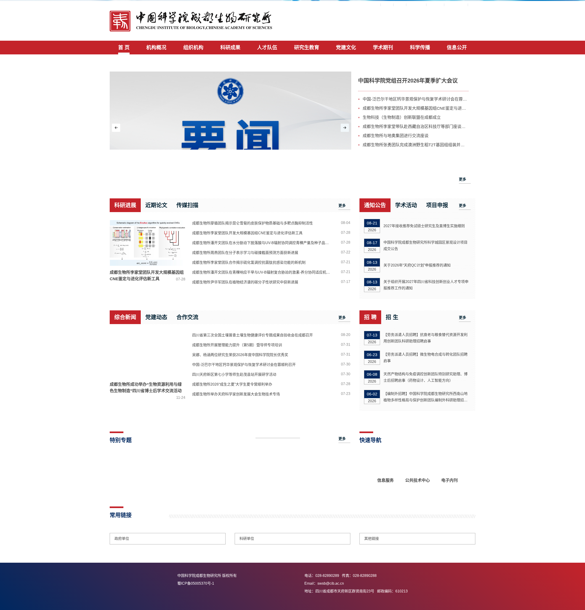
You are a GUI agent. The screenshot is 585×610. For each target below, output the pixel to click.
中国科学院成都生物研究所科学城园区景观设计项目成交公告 (425, 245)
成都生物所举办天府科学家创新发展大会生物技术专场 (236, 394)
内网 (387, 5)
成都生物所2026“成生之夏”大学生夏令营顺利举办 (232, 384)
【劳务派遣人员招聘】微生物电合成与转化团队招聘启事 (425, 357)
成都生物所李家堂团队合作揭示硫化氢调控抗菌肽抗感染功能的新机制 (249, 262)
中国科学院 (456, 5)
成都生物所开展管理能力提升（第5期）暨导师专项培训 (237, 345)
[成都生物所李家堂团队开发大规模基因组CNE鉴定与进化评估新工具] (147, 243)
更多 (462, 179)
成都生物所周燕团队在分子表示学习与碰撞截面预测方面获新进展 (245, 253)
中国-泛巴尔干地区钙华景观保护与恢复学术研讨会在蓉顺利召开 (415, 99)
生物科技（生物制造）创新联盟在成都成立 (402, 117)
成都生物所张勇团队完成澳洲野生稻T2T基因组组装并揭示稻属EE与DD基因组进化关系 (415, 145)
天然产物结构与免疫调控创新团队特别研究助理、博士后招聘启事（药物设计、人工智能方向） (425, 377)
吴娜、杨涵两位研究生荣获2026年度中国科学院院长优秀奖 (240, 355)
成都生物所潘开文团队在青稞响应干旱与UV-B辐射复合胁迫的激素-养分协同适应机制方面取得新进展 (263, 272)
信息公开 (457, 47)
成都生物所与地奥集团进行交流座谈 (395, 135)
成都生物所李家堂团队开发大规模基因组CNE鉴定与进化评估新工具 (415, 108)
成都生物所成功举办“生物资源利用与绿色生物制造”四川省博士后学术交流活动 (147, 391)
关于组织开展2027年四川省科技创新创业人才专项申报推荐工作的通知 (425, 285)
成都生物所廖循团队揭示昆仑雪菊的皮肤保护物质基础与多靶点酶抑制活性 (252, 223)
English (435, 5)
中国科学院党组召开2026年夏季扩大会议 (408, 80)
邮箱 (400, 5)
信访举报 (416, 5)
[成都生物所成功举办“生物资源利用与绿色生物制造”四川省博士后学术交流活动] (147, 355)
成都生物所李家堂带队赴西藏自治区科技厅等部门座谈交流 (415, 126)
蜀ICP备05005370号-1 (239, 583)
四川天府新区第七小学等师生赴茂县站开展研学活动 (234, 374)
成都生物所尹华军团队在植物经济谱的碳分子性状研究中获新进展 (245, 282)
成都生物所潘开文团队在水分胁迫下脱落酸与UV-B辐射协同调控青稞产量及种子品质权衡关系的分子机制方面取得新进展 (263, 243)
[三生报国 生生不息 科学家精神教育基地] (146, 475)
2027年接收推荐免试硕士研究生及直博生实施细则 (424, 226)
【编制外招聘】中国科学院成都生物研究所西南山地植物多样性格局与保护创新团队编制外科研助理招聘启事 (425, 397)
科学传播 (420, 47)
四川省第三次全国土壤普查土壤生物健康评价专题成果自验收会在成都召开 (252, 335)
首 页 (124, 47)
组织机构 (193, 47)
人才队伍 (267, 47)
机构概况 (156, 47)
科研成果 (230, 47)
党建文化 (346, 47)
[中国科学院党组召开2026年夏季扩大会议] (230, 128)
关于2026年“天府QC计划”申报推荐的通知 (417, 265)
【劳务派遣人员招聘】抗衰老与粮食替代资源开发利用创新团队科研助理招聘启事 (425, 338)
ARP (374, 5)
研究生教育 (306, 47)
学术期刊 (383, 47)
